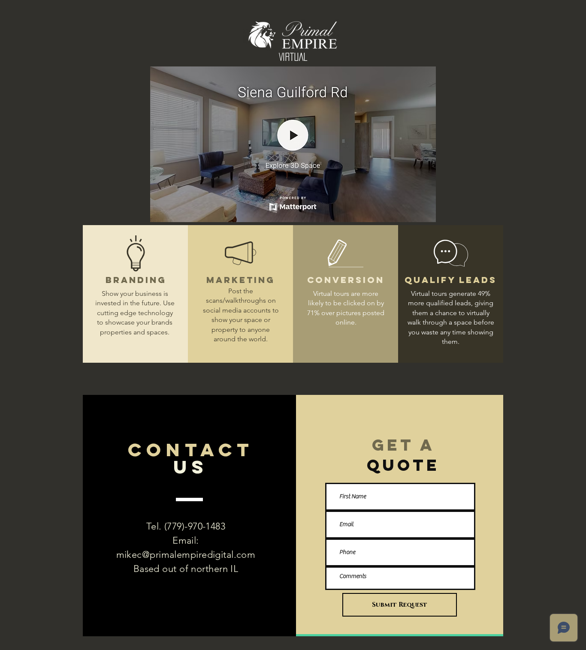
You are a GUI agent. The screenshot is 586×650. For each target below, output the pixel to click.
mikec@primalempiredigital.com (186, 554)
